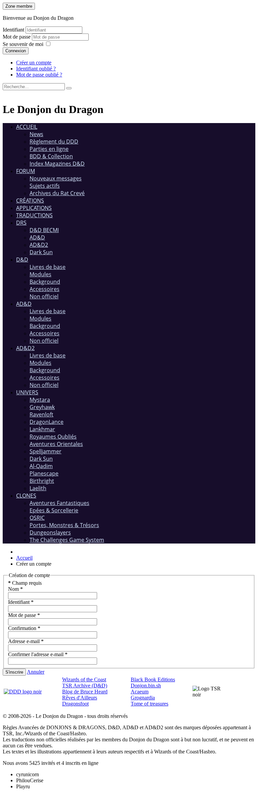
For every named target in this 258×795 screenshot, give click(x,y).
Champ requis (25, 583)
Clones (26, 495)
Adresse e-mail (26, 641)
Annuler (35, 672)
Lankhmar (42, 429)
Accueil (26, 126)
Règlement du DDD (54, 141)
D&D (22, 259)
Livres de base (48, 267)
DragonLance (46, 421)
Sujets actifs (45, 185)
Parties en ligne (49, 149)
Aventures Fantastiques (59, 503)
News (36, 134)
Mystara (40, 399)
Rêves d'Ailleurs (79, 697)
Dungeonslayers (50, 532)
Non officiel (44, 296)
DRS (21, 222)
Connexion (15, 50)
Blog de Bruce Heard (85, 691)
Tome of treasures (149, 703)
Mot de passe (17, 37)
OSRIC (37, 517)
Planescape (44, 473)
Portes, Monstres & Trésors (64, 525)
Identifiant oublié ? (36, 68)
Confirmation (24, 628)
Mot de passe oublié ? (39, 74)
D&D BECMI (44, 230)
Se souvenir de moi (23, 44)
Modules (40, 274)
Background (45, 281)
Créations (30, 200)
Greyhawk (42, 407)
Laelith (38, 488)
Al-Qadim (41, 466)
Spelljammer (45, 451)
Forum (25, 171)
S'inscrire (14, 672)
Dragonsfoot (75, 703)
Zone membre (18, 6)
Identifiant (13, 30)
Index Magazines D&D (57, 163)
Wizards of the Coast (84, 679)
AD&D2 (39, 244)
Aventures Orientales (56, 444)
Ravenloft (41, 414)
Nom (15, 589)
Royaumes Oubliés (53, 436)
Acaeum (139, 691)
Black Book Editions (153, 679)
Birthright (42, 481)
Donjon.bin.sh (146, 685)
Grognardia (143, 697)
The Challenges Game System (67, 540)
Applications (34, 208)
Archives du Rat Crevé (57, 193)
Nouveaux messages (56, 178)
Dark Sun (41, 252)
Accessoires (44, 289)
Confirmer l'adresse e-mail (38, 654)
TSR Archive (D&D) (84, 685)
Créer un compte (33, 62)
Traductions (34, 215)
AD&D (37, 237)
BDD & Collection (51, 156)
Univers (27, 392)
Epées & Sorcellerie (54, 510)
